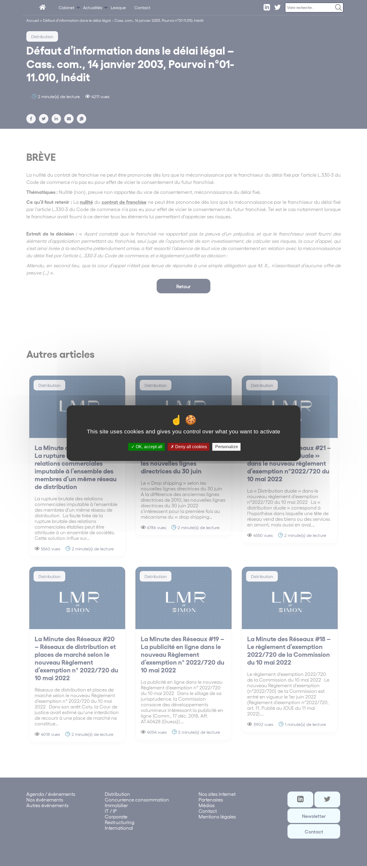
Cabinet (66, 7)
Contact (142, 7)
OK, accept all (148, 446)
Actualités (92, 7)
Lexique (118, 7)
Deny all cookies (190, 446)
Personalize (226, 446)
